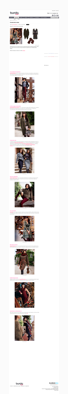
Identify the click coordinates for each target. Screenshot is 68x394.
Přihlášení (53, 10)
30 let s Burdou (44, 17)
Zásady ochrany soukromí (49, 389)
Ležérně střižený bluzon (13, 177)
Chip (57, 387)
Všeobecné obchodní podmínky (46, 388)
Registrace (57, 10)
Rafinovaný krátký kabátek (19, 142)
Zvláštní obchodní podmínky (54, 388)
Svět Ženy (55, 387)
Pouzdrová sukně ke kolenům (27, 143)
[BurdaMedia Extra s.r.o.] (53, 383)
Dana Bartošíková (14, 24)
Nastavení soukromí (55, 389)
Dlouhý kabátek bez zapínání (14, 107)
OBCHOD (16, 18)
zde (27, 313)
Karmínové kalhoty (13, 73)
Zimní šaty (11, 212)
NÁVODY (26, 17)
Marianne (57, 386)
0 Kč (57, 13)
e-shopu (23, 50)
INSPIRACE (31, 17)
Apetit (53, 386)
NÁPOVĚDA (37, 17)
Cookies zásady (56, 390)
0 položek (54, 13)
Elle (54, 386)
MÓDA (21, 17)
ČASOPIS (11, 17)
